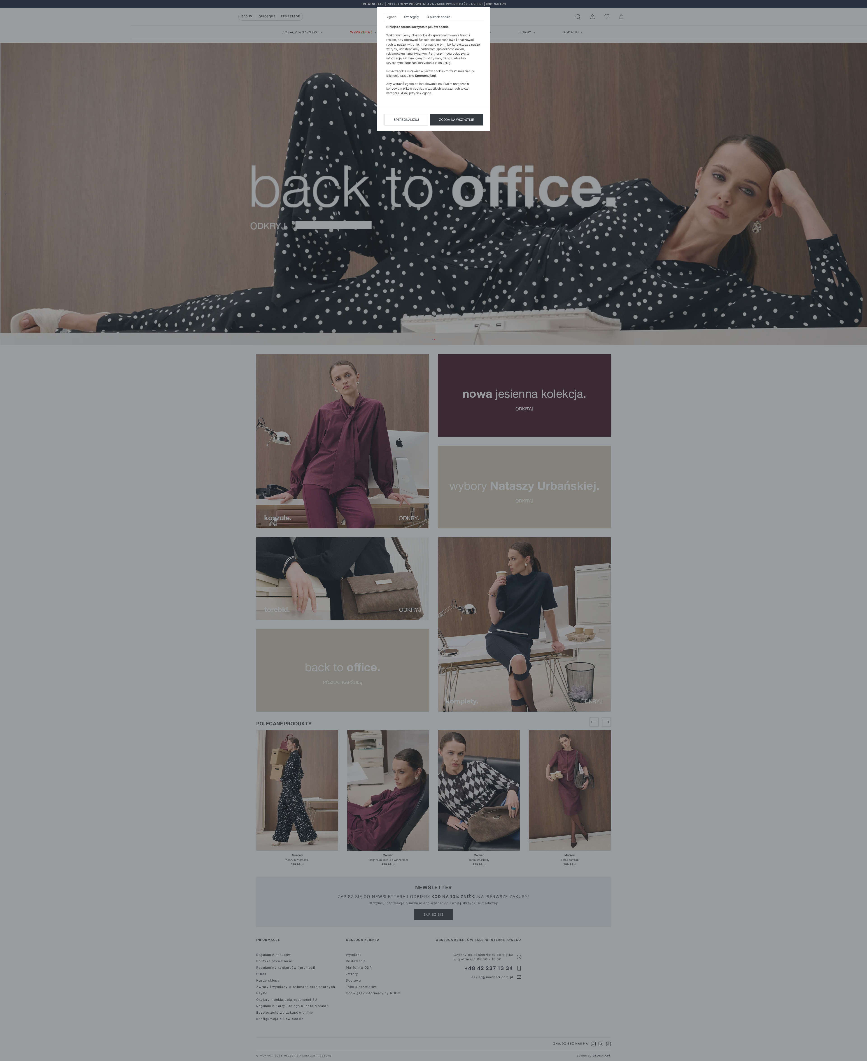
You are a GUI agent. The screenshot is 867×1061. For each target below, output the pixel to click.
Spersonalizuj (406, 119)
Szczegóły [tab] (411, 17)
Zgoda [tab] (391, 17)
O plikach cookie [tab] (438, 17)
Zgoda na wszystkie (456, 119)
